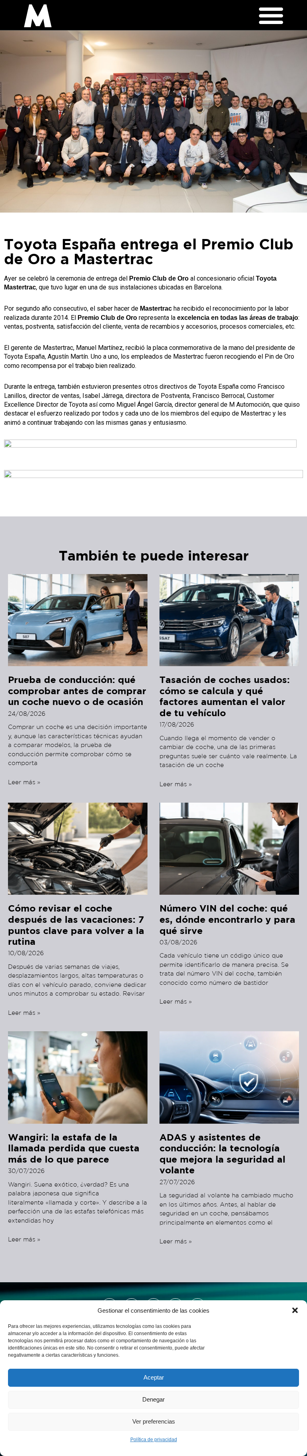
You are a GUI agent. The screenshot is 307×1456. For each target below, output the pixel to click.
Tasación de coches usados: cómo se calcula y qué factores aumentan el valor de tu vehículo (224, 696)
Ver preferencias (153, 1421)
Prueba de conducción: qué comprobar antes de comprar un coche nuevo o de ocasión (77, 690)
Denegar (153, 1399)
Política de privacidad (153, 1439)
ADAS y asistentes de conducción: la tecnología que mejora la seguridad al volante (222, 1153)
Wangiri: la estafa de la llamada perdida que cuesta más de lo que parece (74, 1148)
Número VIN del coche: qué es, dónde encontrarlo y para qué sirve (227, 919)
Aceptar (154, 1377)
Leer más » (24, 782)
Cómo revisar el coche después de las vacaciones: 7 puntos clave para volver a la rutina (76, 924)
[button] (295, 1310)
